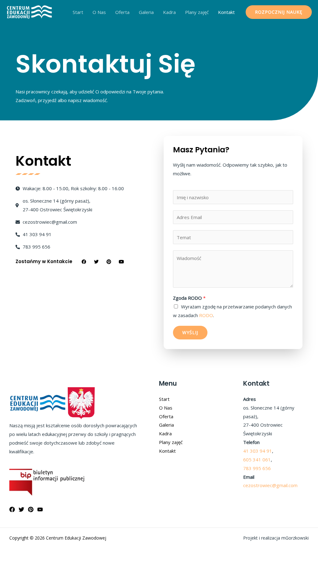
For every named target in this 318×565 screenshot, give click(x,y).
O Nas (99, 12)
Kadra (169, 12)
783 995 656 (257, 468)
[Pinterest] (31, 509)
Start (78, 12)
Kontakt (226, 12)
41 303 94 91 (257, 451)
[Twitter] (21, 509)
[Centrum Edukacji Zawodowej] (29, 11)
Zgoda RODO (189, 298)
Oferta (122, 12)
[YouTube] (40, 509)
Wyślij (190, 332)
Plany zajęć (197, 12)
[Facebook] (12, 509)
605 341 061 (257, 459)
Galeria (146, 12)
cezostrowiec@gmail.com (270, 485)
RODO (206, 315)
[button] (279, 12)
